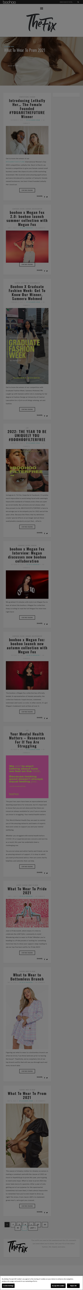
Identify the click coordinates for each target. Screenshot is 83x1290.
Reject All (73, 1286)
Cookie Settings (8, 1286)
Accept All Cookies (58, 1286)
